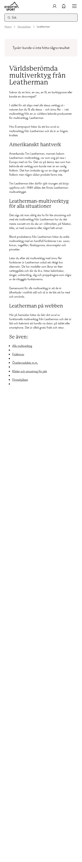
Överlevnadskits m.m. (25, 363)
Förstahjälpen (20, 380)
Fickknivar (18, 354)
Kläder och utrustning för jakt (29, 371)
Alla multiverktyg (22, 346)
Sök (14, 17)
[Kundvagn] (63, 6)
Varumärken (24, 26)
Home (8, 26)
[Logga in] (54, 6)
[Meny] (72, 6)
